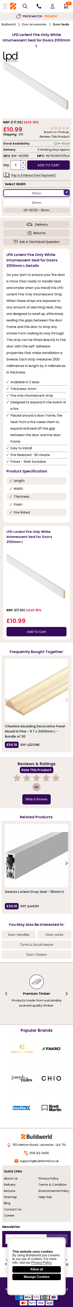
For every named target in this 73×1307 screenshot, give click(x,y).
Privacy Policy (48, 1178)
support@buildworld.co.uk (39, 1161)
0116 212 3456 (39, 1153)
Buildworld (9, 24)
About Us (11, 1178)
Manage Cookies (36, 1277)
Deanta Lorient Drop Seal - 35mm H (34, 891)
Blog (7, 1203)
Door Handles (18, 934)
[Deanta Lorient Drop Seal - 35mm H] (36, 855)
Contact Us (12, 1209)
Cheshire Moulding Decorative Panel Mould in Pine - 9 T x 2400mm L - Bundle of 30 (35, 731)
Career (9, 1215)
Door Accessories (34, 24)
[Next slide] (66, 700)
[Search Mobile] (25, 6)
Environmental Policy (54, 1191)
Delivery (41, 224)
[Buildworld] (13, 6)
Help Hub (45, 1197)
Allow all (36, 1269)
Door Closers (36, 954)
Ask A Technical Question (39, 241)
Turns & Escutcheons (36, 944)
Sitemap (10, 1197)
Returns (39, 233)
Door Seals (61, 24)
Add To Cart (36, 631)
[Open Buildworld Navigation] (5, 6)
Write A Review (36, 799)
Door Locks (54, 934)
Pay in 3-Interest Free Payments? (33, 175)
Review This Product (55, 136)
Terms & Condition (53, 1184)
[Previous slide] (6, 700)
